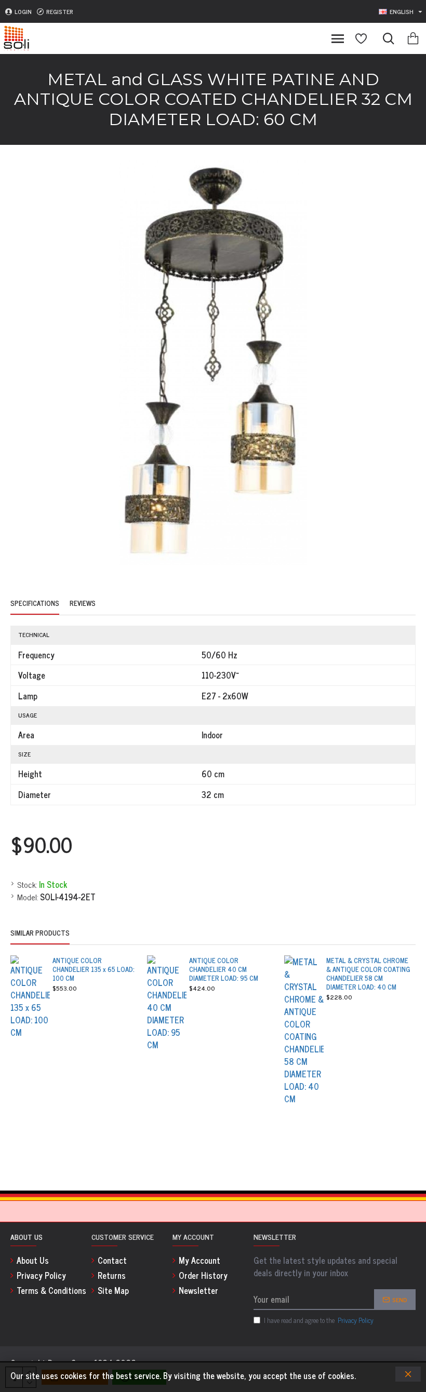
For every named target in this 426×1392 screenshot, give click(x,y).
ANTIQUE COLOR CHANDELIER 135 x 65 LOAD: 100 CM (93, 969)
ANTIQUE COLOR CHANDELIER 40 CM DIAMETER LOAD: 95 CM (223, 969)
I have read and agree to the (319, 1320)
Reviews (83, 604)
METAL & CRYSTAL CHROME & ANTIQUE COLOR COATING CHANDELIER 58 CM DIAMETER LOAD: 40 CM (368, 974)
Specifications (34, 604)
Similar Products (40, 933)
